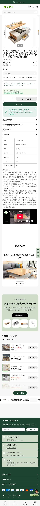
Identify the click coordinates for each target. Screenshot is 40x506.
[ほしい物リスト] (29, 7)
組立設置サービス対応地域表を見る (13, 93)
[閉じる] (35, 108)
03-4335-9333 (11, 448)
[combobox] (20, 12)
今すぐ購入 (20, 104)
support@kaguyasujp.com (15, 455)
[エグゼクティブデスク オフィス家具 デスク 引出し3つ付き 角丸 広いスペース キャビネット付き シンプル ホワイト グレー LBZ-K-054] (6, 377)
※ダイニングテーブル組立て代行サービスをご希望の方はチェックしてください (18, 84)
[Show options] (34, 82)
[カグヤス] (24, 400)
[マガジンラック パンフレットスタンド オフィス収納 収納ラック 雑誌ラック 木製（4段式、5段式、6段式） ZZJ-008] (6, 357)
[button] (3, 2)
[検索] (36, 12)
